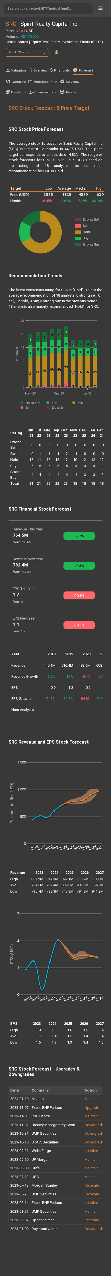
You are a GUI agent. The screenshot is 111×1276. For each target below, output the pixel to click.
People (71, 92)
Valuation (18, 70)
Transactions (46, 92)
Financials (62, 70)
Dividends (18, 92)
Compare (19, 82)
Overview (40, 70)
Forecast (86, 70)
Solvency (72, 82)
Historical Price (45, 82)
